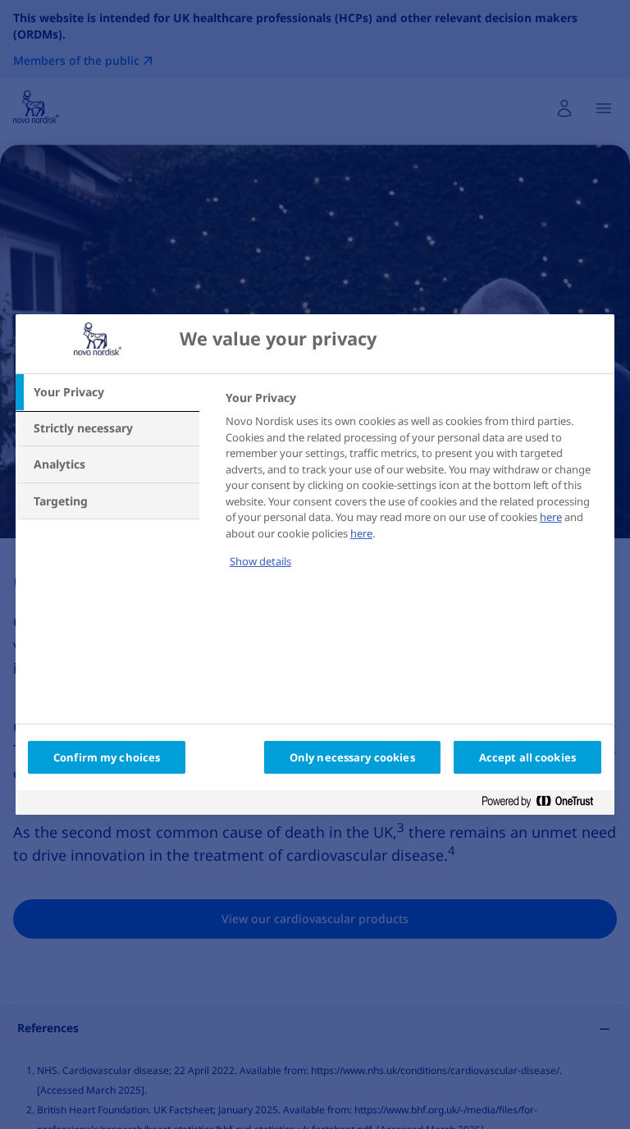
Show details (260, 561)
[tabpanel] (413, 491)
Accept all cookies (527, 757)
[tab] (107, 392)
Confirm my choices (106, 757)
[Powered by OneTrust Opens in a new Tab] (544, 804)
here (551, 517)
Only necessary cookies (352, 757)
